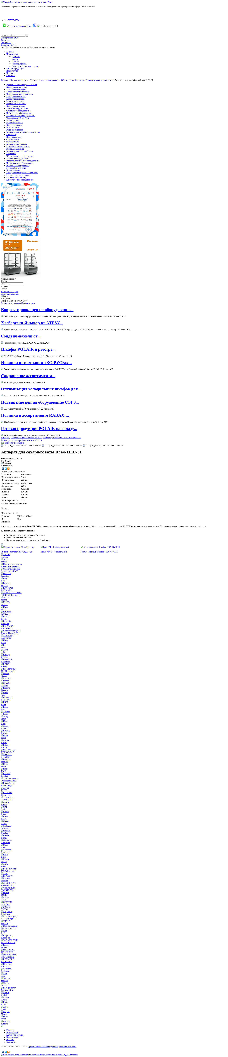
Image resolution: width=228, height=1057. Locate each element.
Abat (3, 976)
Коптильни (11, 134)
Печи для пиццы (13, 137)
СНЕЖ (4, 995)
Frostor (4, 947)
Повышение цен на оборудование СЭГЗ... (40, 402)
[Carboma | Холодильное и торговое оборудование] (21, 277)
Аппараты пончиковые (16, 144)
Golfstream (5, 842)
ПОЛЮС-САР (7, 752)
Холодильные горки (15, 99)
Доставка (16, 56)
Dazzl (3, 609)
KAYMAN (6, 590)
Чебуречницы (12, 142)
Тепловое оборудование (17, 158)
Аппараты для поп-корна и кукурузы (23, 132)
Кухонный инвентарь (16, 177)
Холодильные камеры (16, 96)
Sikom (3, 985)
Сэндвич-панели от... (21, 336)
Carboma (5, 971)
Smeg (3, 719)
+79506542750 (13, 20)
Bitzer (3, 857)
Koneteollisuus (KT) (9, 633)
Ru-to (3, 1004)
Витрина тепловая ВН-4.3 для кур (16, 552)
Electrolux (5, 795)
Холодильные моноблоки (17, 92)
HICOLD (5, 966)
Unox (3, 847)
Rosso (3, 709)
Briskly (4, 747)
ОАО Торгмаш (7, 957)
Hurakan (4, 833)
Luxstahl (4, 776)
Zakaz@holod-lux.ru (9, 38)
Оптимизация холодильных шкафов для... (41, 389)
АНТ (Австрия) (8, 919)
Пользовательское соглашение (25, 66)
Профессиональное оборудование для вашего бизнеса (52, 1046)
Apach (4, 804)
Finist (3, 738)
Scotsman (5, 828)
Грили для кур (12, 120)
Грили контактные (14, 123)
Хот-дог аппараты (14, 125)
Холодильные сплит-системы (19, 94)
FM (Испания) (7, 671)
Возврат (15, 61)
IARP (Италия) (7, 871)
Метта (4, 861)
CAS (3, 933)
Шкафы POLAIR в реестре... (28, 349)
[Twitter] (5, 468)
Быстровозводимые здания (18, 175)
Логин (4, 281)
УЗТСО (4, 909)
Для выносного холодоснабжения (21, 84)
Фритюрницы (12, 139)
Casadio (4, 685)
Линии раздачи (13, 170)
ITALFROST (7, 952)
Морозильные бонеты (16, 103)
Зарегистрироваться (10, 294)
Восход (4, 657)
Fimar (3, 766)
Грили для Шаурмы (15, 149)
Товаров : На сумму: (8, 43)
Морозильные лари (15, 101)
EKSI (3, 704)
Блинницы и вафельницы (17, 146)
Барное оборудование (16, 168)
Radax (3, 619)
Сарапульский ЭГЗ (9, 571)
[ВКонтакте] (3, 468)
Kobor (3, 814)
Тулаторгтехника (8, 781)
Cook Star (5, 757)
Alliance (4, 714)
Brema (4, 838)
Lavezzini (5, 623)
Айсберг (5, 681)
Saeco (3, 695)
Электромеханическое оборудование (22, 161)
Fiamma (4, 690)
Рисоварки (11, 153)
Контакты (10, 75)
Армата (4, 557)
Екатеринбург (7, 990)
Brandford (5, 662)
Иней (3, 771)
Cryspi (4, 1000)
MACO (4, 604)
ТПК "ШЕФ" (7, 876)
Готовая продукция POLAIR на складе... (39, 428)
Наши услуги (12, 71)
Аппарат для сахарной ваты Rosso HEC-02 (62, 438)
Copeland (5, 852)
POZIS (4, 895)
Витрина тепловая (14, 130)
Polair (3, 1019)
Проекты (10, 73)
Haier (3, 642)
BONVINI (5, 700)
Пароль (4, 286)
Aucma (4, 742)
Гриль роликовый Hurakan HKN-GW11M (99, 552)
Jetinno (4, 600)
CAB (3, 809)
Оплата (15, 59)
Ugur (3, 723)
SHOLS (4, 923)
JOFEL (4, 790)
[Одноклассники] (8, 468)
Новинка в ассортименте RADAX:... (35, 415)
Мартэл (4, 881)
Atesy (3, 866)
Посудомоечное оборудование (20, 163)
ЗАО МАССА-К (8, 942)
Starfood (4, 981)
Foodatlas (5, 576)
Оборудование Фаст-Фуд (72, 80)
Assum (4, 728)
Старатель (5, 914)
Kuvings (4, 733)
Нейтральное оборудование (18, 113)
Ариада (4, 1023)
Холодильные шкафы (16, 89)
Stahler (4, 676)
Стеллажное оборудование (18, 111)
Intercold (4, 762)
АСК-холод (6, 638)
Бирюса (4, 585)
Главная (9, 52)
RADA (4, 666)
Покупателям (12, 54)
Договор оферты (19, 64)
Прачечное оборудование (17, 165)
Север (3, 900)
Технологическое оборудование (44, 80)
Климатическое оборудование (19, 180)
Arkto (3, 652)
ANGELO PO (7, 885)
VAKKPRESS (7, 890)
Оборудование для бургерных (19, 156)
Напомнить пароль (9, 291)
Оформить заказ (27, 303)
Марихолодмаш (8, 928)
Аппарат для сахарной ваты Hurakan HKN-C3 (21, 438)
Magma (4, 1014)
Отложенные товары (10, 303)
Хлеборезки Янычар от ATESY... (32, 322)
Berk (3, 581)
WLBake (5, 614)
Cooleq (4, 823)
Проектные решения (10, 566)
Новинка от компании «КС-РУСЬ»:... (36, 362)
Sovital (4, 562)
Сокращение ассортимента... (28, 375)
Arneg (3, 1009)
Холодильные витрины (16, 87)
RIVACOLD (6, 961)
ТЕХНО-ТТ (6, 800)
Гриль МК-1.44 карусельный (54, 552)
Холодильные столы (15, 106)
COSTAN (5, 904)
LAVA (4, 819)
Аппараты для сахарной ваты (99, 80)
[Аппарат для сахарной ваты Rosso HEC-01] (21, 445)
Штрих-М (5, 938)
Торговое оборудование (17, 108)
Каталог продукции (15, 68)
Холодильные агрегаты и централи (22, 173)
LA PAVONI (6, 628)
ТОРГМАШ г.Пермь (10, 595)
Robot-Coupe (6, 785)
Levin (3, 647)
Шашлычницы (13, 127)
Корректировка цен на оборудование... (37, 309)
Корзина (5, 40)
